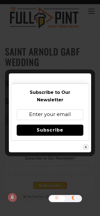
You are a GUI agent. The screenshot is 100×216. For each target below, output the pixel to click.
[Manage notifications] (12, 197)
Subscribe (50, 130)
